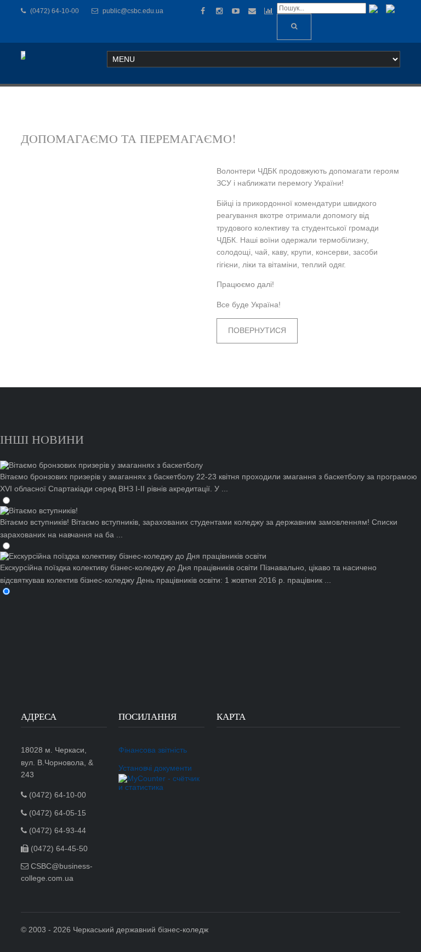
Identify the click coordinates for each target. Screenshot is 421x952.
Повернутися (257, 330)
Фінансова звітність (152, 749)
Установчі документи (155, 768)
